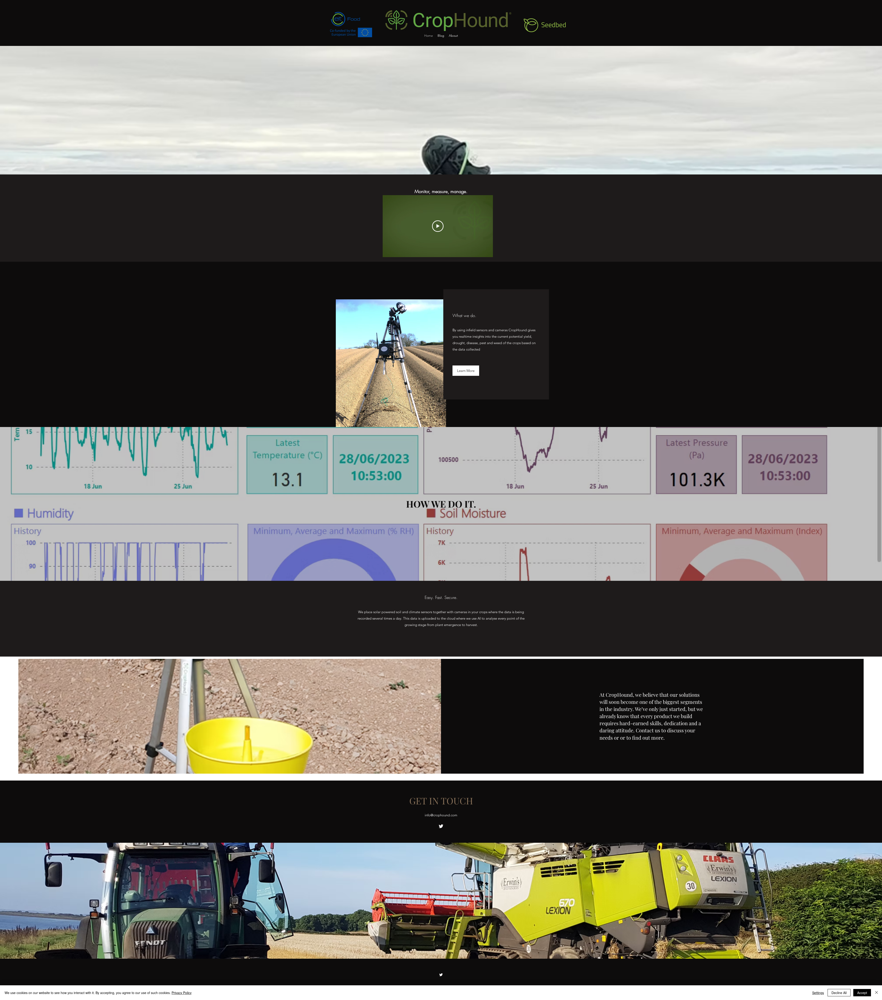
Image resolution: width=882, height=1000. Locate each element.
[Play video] (438, 226)
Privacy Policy (182, 992)
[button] (465, 370)
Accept (862, 992)
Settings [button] (818, 992)
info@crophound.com (441, 815)
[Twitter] (441, 826)
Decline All (839, 992)
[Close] (876, 992)
